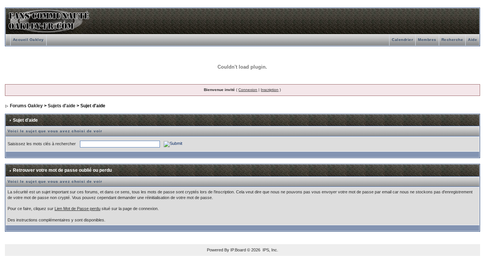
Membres (427, 40)
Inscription (269, 90)
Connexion (247, 90)
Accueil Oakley (28, 40)
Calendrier (402, 40)
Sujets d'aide (61, 105)
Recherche (452, 40)
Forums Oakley (26, 105)
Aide (472, 40)
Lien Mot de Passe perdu (77, 208)
